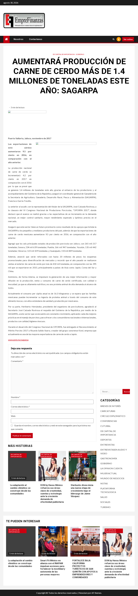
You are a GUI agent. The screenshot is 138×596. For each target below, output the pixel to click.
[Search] (113, 39)
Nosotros (18, 39)
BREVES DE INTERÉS (110, 406)
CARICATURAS (107, 411)
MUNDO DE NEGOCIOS (112, 478)
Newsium (83, 593)
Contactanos (35, 39)
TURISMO (105, 507)
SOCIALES (105, 502)
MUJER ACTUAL (108, 473)
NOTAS (104, 483)
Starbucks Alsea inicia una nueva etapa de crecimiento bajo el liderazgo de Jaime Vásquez (82, 491)
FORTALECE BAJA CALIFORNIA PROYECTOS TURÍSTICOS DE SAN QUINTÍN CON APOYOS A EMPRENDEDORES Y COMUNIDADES (85, 569)
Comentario (17, 361)
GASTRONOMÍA (108, 458)
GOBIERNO (80, 54)
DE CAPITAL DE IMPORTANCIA (64, 54)
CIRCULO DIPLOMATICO (112, 416)
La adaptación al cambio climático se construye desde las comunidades (20, 563)
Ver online (128, 39)
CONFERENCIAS (108, 421)
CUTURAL (105, 426)
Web (13, 416)
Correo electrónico (20, 406)
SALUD (103, 497)
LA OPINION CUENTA (111, 468)
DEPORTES (105, 439)
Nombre (15, 397)
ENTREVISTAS (107, 444)
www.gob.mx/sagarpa (18, 340)
